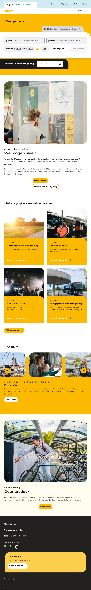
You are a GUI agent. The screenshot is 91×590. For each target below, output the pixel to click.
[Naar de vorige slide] (7, 370)
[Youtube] (16, 547)
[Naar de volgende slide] (84, 370)
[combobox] (26, 40)
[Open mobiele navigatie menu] (84, 10)
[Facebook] (6, 547)
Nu (45, 48)
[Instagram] (11, 547)
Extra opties (58, 48)
